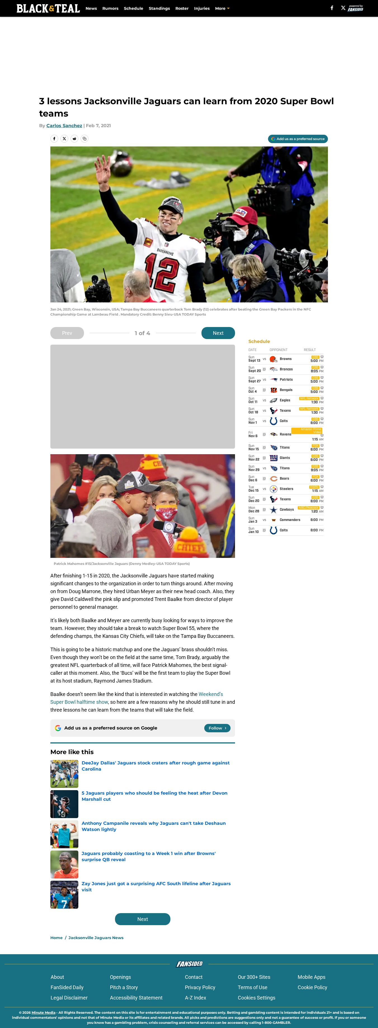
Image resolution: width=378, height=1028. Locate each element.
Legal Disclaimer (69, 998)
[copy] (84, 139)
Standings (159, 8)
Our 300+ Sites (254, 977)
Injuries (202, 8)
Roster (182, 8)
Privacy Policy (200, 987)
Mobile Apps (311, 977)
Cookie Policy (312, 987)
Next (218, 333)
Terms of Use (252, 987)
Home (56, 937)
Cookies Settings (256, 998)
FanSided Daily (67, 987)
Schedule (133, 8)
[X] (343, 8)
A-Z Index (195, 998)
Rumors (110, 8)
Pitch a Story (124, 987)
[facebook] (332, 8)
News (91, 8)
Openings (120, 977)
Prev (67, 333)
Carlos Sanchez (64, 125)
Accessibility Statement (136, 998)
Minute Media (43, 1012)
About (57, 977)
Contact (194, 977)
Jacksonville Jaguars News (96, 937)
